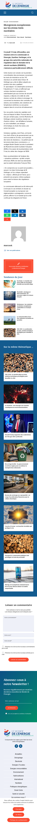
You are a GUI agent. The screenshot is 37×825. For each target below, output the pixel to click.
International (18, 779)
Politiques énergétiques (18, 787)
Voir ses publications (13, 250)
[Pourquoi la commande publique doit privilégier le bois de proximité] (18, 544)
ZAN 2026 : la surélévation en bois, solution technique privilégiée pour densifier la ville (25, 331)
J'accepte (18, 809)
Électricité (18, 761)
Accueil (6, 21)
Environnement (13, 21)
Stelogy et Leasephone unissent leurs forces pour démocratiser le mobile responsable (17, 586)
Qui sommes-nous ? (18, 797)
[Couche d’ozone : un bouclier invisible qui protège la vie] (18, 514)
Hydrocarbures (18, 776)
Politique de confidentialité (18, 820)
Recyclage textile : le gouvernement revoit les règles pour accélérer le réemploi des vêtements (16, 466)
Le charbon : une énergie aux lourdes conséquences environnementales (17, 406)
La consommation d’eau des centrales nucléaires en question (25, 318)
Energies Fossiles (18, 765)
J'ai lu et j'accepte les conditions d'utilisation (19, 713)
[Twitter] (21, 746)
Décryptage (18, 758)
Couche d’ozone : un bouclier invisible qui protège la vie (18, 527)
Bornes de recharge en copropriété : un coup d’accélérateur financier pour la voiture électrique (17, 497)
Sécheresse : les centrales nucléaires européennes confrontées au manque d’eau (24, 306)
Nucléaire (28, 37)
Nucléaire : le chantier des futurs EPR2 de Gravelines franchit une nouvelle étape (25, 282)
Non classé (20, 37)
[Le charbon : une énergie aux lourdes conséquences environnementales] (18, 394)
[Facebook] (16, 746)
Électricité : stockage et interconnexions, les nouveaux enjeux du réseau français (25, 294)
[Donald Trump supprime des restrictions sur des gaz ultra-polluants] (18, 423)
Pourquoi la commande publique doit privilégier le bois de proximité (17, 556)
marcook (12, 43)
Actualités (18, 754)
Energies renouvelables (18, 769)
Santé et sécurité (18, 794)
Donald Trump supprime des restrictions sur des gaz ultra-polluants (18, 435)
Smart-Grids (18, 790)
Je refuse (19, 814)
